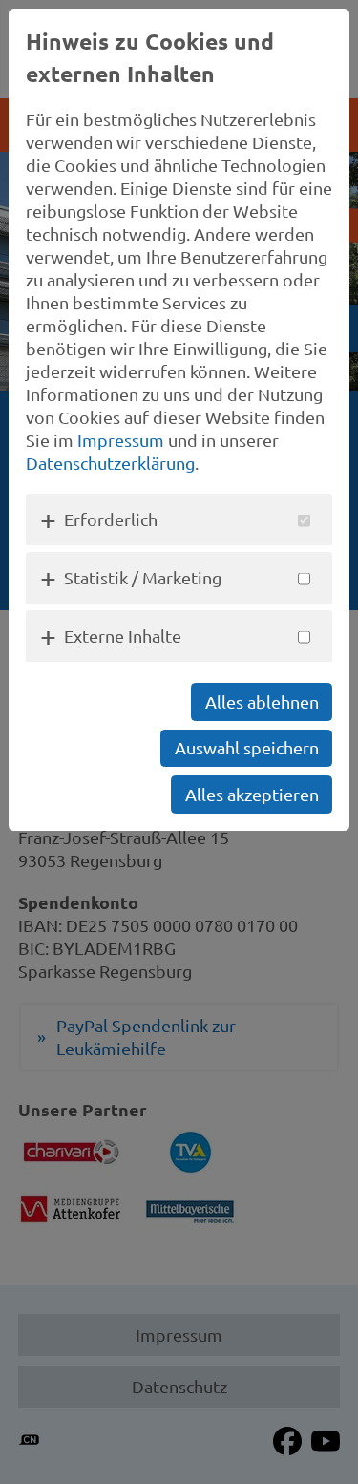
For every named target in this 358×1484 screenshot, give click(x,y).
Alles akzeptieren (252, 794)
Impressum (120, 440)
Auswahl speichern (247, 747)
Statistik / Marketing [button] (142, 577)
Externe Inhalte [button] (122, 635)
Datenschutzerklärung (110, 463)
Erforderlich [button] (111, 519)
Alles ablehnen (262, 701)
